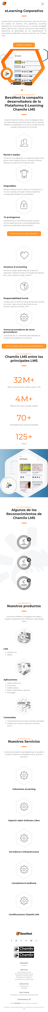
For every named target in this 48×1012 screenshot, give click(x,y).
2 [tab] (25, 90)
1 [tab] (22, 90)
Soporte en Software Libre (24, 976)
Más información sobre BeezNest (24, 234)
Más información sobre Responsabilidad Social (24, 346)
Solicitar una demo (24, 45)
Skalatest (24, 988)
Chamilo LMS (24, 986)
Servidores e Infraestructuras (24, 974)
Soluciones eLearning (24, 972)
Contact (24, 965)
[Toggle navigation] (43, 4)
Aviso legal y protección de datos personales (24, 995)
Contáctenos (22, 999)
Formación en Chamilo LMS (24, 979)
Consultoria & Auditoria (24, 977)
